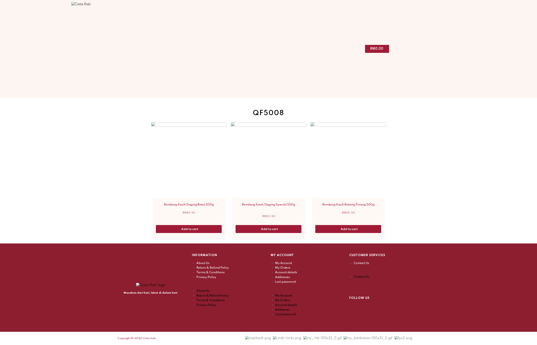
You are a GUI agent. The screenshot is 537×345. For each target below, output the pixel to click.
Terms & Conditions (210, 272)
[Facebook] (352, 307)
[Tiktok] (373, 307)
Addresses (282, 277)
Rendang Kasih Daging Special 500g (268, 204)
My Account (283, 263)
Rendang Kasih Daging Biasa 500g (189, 204)
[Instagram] (363, 307)
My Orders (282, 267)
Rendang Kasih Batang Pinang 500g (348, 204)
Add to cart (190, 229)
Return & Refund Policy (212, 267)
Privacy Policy (206, 277)
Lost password (285, 281)
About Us (203, 263)
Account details (286, 272)
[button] (229, 286)
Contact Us (361, 263)
